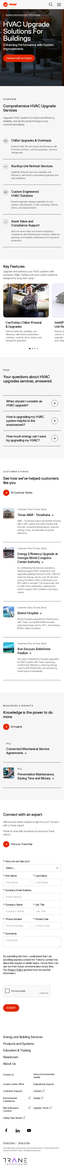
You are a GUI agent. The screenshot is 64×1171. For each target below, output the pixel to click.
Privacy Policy (15, 969)
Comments (10, 933)
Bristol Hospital (27, 613)
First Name (10, 875)
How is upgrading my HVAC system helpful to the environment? (25, 421)
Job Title (38, 904)
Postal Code (40, 919)
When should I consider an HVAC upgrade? (24, 403)
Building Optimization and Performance (23, 15)
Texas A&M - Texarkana (33, 515)
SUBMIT (11, 1007)
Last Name (40, 875)
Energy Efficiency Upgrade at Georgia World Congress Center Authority (37, 558)
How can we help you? (16, 861)
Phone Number (12, 919)
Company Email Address (17, 890)
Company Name (13, 904)
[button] (29, 348)
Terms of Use (24, 1143)
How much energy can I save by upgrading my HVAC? (26, 438)
